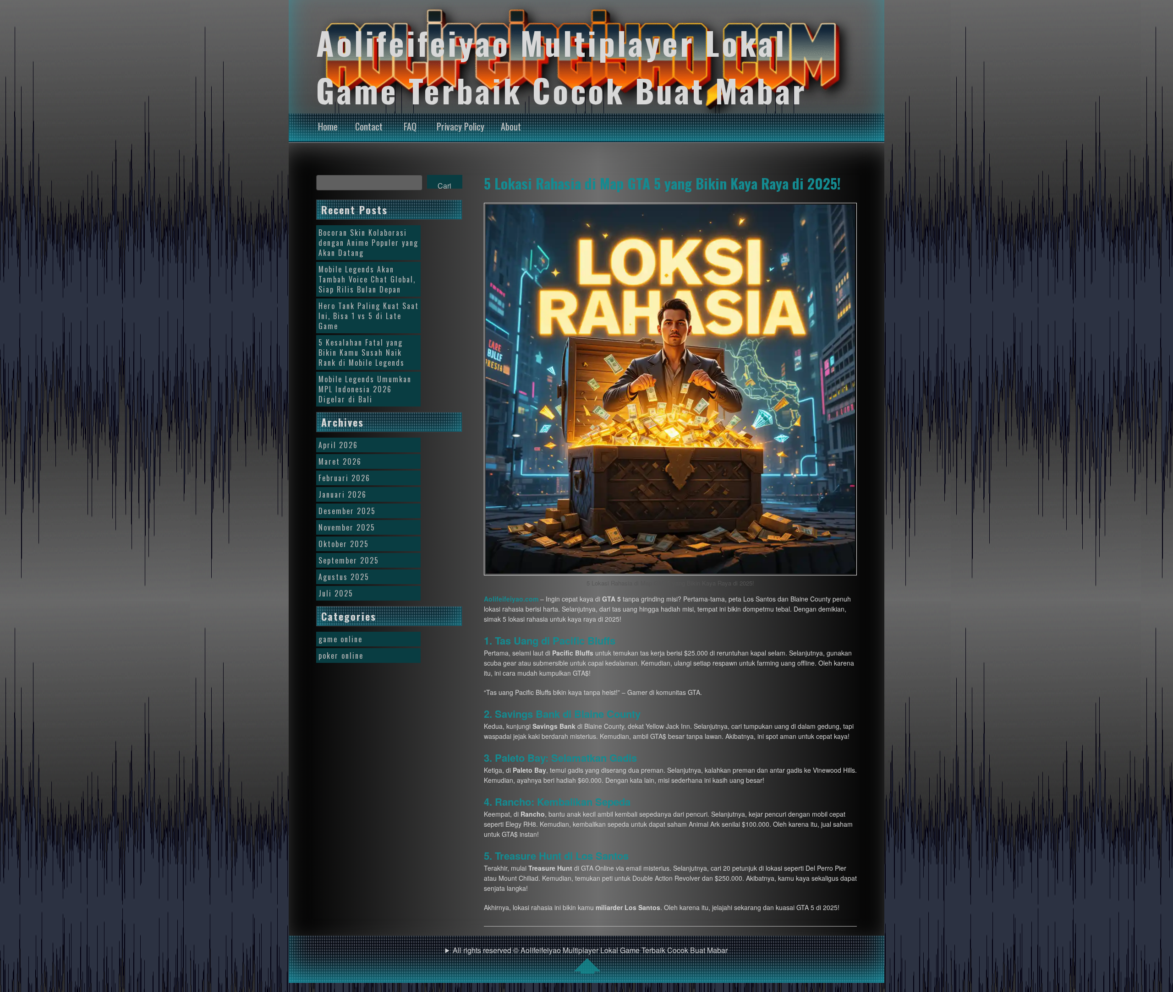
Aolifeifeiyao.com (511, 598)
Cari (444, 184)
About (511, 126)
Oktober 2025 (343, 543)
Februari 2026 (344, 477)
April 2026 (338, 444)
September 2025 (348, 560)
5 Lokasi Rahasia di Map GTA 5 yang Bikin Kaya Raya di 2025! (662, 183)
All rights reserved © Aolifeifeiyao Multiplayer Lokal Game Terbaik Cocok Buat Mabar (590, 950)
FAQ (410, 126)
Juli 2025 (335, 593)
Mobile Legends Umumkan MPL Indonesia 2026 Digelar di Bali (364, 389)
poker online (340, 655)
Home (328, 126)
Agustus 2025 (343, 576)
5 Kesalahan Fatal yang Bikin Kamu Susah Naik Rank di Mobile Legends (361, 352)
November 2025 (346, 527)
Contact (369, 126)
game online (340, 639)
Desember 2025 (347, 510)
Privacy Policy (460, 126)
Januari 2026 (342, 494)
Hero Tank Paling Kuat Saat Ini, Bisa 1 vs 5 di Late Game (368, 315)
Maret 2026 (340, 461)
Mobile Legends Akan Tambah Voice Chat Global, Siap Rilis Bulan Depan (367, 279)
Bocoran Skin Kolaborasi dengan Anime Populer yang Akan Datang (368, 242)
